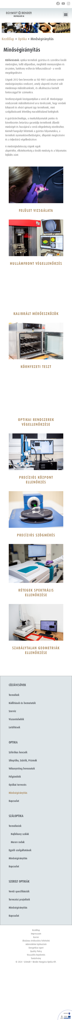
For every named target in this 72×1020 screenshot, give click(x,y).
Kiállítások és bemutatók (22, 703)
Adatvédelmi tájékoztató (36, 944)
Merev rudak (16, 842)
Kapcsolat (14, 801)
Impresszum (36, 934)
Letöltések (14, 727)
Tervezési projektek (19, 899)
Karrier (36, 937)
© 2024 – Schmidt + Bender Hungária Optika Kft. (36, 962)
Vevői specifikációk (19, 891)
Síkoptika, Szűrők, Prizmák (23, 760)
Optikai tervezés (17, 784)
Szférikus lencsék (18, 752)
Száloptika (16, 816)
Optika (22, 39)
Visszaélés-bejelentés (36, 955)
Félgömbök (15, 776)
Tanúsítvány (36, 958)
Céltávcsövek (17, 685)
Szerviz (12, 711)
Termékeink (15, 826)
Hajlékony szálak (19, 834)
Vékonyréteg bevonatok (22, 768)
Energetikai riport (36, 948)
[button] (66, 14)
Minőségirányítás (18, 792)
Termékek (14, 695)
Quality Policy (36, 951)
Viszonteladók (16, 719)
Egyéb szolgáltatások (20, 850)
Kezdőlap (8, 39)
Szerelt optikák (19, 881)
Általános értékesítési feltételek (36, 941)
